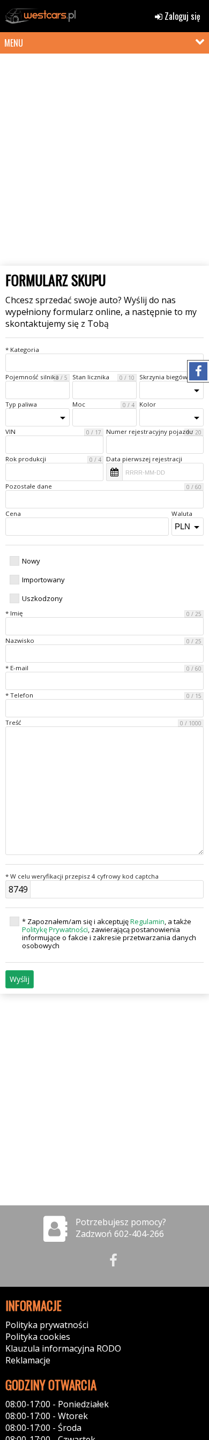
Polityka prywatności (46, 1325)
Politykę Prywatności (55, 929)
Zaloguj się (181, 16)
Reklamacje (27, 1360)
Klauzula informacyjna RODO (63, 1348)
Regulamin (147, 921)
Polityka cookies (37, 1336)
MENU (13, 42)
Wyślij (19, 979)
